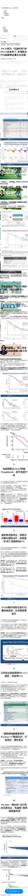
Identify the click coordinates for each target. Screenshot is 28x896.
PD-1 (19, 43)
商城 (5, 12)
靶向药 (13, 43)
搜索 (2, 17)
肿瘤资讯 (6, 13)
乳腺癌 (16, 43)
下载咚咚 (6, 15)
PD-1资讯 (11, 44)
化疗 (2, 43)
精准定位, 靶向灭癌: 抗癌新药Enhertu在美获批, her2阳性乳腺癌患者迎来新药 (14, 822)
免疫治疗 (7, 43)
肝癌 (10, 43)
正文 (19, 44)
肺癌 (4, 43)
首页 (5, 10)
